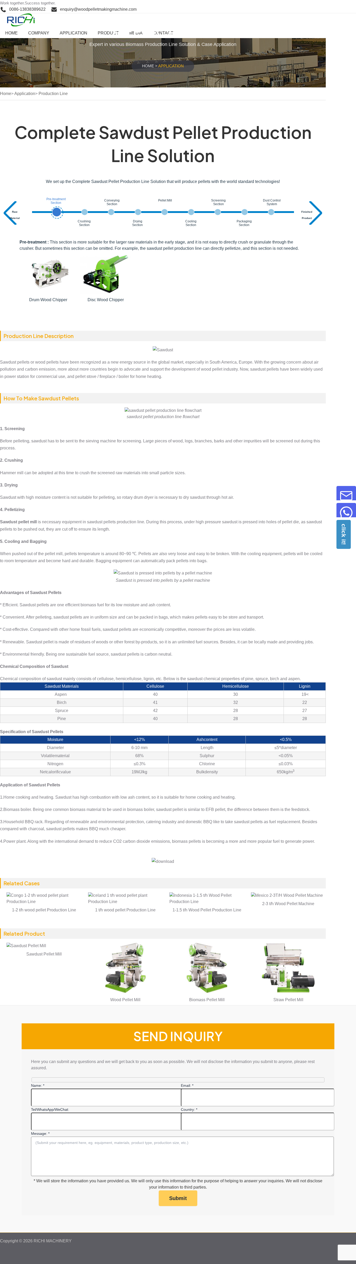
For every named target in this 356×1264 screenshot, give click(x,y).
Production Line (53, 93)
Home (148, 66)
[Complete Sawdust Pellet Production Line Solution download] (163, 861)
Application (24, 93)
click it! (343, 534)
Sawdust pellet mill (18, 522)
